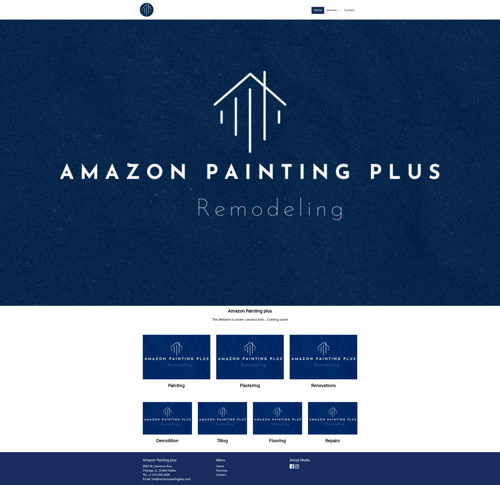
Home (318, 10)
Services (332, 10)
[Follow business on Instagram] (297, 467)
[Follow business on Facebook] (292, 467)
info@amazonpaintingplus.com (171, 479)
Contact (349, 10)
